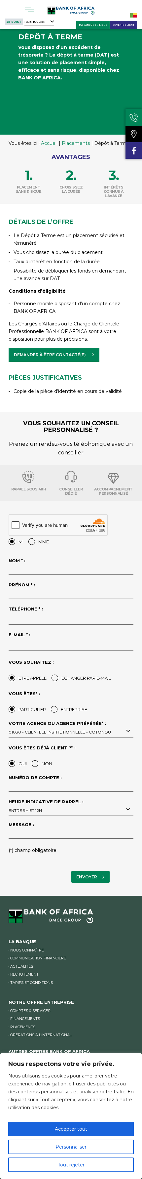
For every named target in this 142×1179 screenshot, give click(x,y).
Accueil (49, 143)
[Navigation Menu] (29, 10)
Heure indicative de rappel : (46, 806)
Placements (76, 143)
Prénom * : (22, 585)
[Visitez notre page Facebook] (133, 150)
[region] (71, 1116)
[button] (54, 355)
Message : (21, 824)
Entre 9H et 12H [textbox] (25, 810)
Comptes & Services (30, 1010)
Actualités (21, 966)
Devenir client (123, 24)
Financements (25, 1018)
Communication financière (38, 958)
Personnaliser (71, 1147)
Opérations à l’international (41, 1034)
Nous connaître (27, 950)
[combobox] (71, 731)
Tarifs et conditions (31, 982)
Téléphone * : (26, 609)
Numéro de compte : (35, 778)
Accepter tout (71, 1129)
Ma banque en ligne (93, 24)
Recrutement (24, 974)
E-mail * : (19, 635)
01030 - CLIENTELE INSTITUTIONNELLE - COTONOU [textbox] (60, 732)
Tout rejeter (71, 1165)
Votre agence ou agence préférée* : (60, 728)
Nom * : (17, 561)
